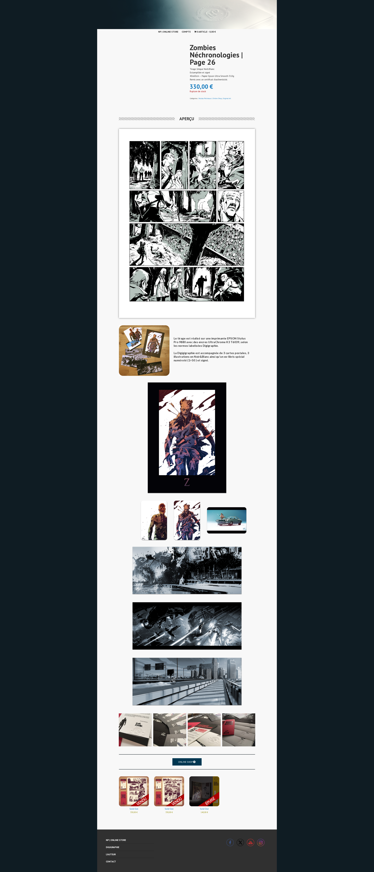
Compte (186, 31)
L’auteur (111, 854)
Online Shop (185, 761)
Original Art (227, 98)
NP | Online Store (168, 31)
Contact (111, 861)
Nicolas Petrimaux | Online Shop (210, 98)
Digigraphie (112, 847)
